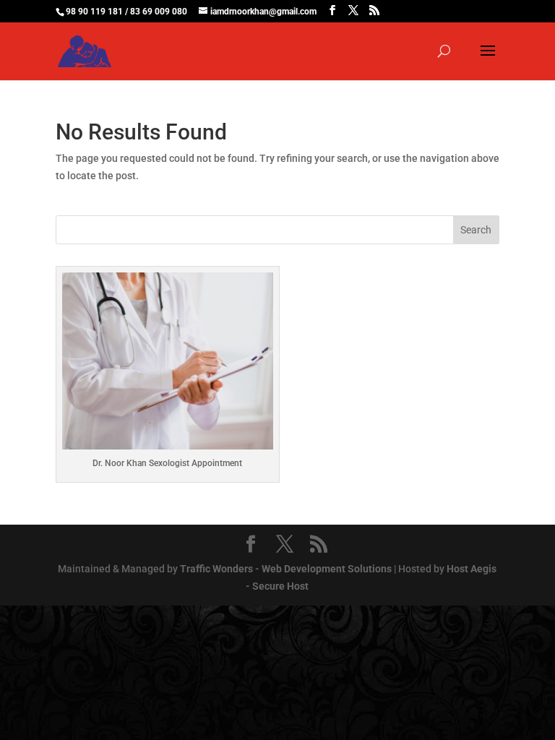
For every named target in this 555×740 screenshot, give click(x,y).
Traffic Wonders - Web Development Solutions (286, 569)
